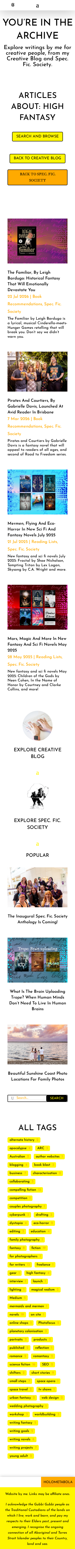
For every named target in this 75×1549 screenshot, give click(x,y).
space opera (46, 1381)
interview (16, 1281)
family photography (25, 1239)
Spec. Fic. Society (23, 549)
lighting (15, 1289)
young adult (19, 1456)
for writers (17, 1264)
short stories (40, 1373)
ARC (40, 1148)
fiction (36, 1248)
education (38, 1231)
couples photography (26, 1206)
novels (14, 1314)
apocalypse (18, 1148)
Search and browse (37, 136)
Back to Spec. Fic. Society (37, 177)
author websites (48, 1156)
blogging (16, 1165)
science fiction (20, 1364)
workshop (17, 1414)
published (17, 1348)
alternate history (22, 1140)
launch (38, 1281)
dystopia (16, 1223)
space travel (19, 1389)
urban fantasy (20, 1397)
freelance (43, 1264)
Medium (16, 1298)
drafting (42, 1214)
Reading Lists (44, 542)
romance (16, 1356)
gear (13, 1273)
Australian (17, 1156)
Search (56, 1098)
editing (15, 1231)
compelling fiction (23, 1190)
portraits (16, 1339)
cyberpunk (17, 1214)
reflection (42, 1348)
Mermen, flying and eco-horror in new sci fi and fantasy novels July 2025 (32, 529)
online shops (19, 1323)
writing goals (19, 1431)
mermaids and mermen (27, 1306)
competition (18, 1198)
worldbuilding (45, 1414)
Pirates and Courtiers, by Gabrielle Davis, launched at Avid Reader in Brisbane (35, 406)
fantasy (15, 1248)
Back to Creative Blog (37, 158)
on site (36, 1314)
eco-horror (41, 1223)
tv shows (45, 1389)
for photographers (24, 1256)
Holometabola (58, 1482)
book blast (42, 1165)
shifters (15, 1373)
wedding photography (26, 1406)
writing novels (20, 1439)
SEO (45, 1364)
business (16, 1173)
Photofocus (46, 1323)
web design (50, 1397)
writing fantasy (21, 1422)
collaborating (20, 1181)
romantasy (41, 1356)
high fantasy (35, 1273)
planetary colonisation (26, 1331)
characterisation (45, 1173)
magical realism (43, 1289)
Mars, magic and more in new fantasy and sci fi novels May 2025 (37, 645)
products (40, 1339)
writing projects (21, 1447)
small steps (18, 1381)
